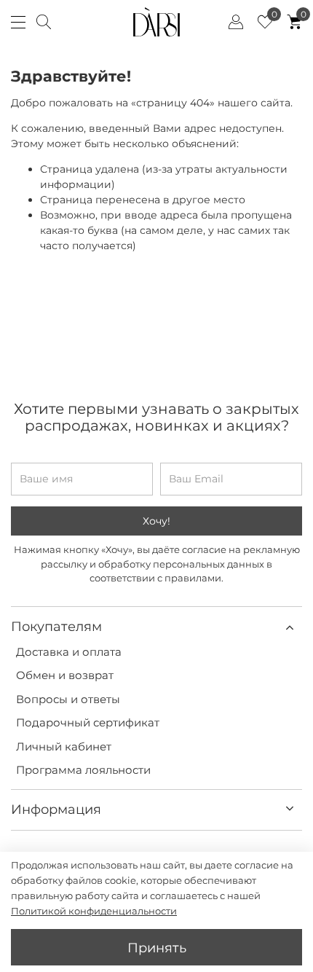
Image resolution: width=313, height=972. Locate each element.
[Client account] (236, 22)
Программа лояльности (83, 770)
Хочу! (156, 521)
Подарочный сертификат (87, 722)
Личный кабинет (63, 746)
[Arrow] (289, 627)
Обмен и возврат (65, 675)
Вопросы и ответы (68, 699)
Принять (156, 947)
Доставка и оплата (69, 652)
